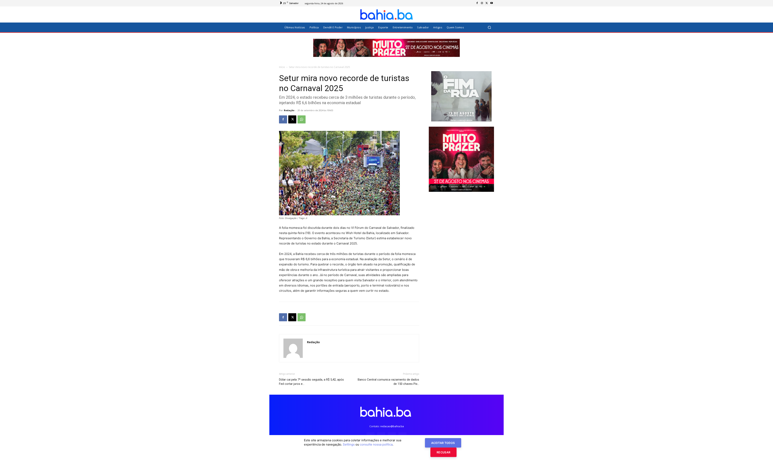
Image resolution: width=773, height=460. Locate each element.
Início (282, 67)
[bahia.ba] (386, 14)
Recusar (443, 452)
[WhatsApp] (302, 119)
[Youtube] (491, 3)
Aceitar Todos (443, 443)
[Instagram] (482, 3)
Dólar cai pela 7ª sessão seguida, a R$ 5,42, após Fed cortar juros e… (311, 382)
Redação (289, 110)
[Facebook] (477, 3)
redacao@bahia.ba (392, 426)
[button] (489, 27)
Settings (349, 444)
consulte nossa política (376, 444)
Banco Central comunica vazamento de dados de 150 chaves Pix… (388, 382)
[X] (486, 3)
